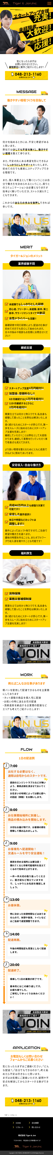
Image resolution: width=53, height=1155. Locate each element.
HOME (18, 1123)
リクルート (19, 1127)
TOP (6, 1115)
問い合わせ (36, 1127)
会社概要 (35, 1123)
